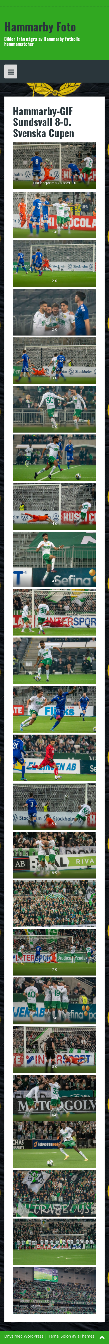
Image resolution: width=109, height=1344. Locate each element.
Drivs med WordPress (24, 1336)
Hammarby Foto (40, 26)
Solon (66, 1336)
